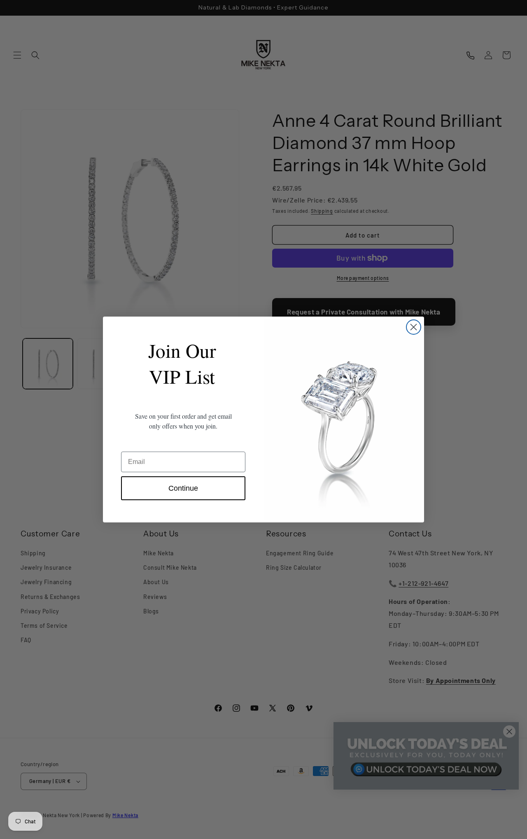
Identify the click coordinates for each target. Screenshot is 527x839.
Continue (183, 488)
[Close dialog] (413, 327)
